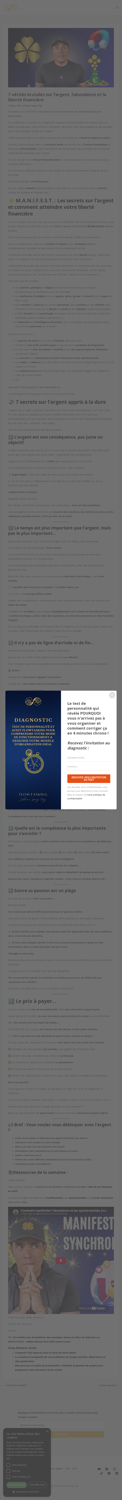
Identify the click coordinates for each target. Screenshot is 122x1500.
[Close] (112, 695)
